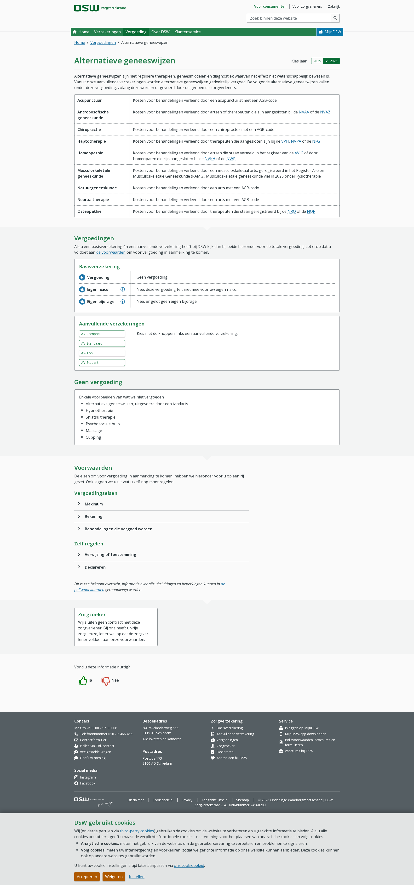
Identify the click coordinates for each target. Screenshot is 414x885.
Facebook (87, 783)
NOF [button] (311, 211)
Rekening (94, 516)
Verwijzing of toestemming (110, 554)
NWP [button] (231, 158)
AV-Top (87, 353)
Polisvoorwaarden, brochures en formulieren (310, 742)
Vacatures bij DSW (299, 751)
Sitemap (242, 800)
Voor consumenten (270, 6)
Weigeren (114, 876)
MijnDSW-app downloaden (305, 734)
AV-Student (89, 362)
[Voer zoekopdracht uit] (335, 18)
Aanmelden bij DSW (232, 758)
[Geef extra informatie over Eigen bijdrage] (123, 301)
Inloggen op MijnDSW (302, 728)
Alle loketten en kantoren (162, 739)
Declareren (95, 567)
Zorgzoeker (226, 746)
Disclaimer (135, 800)
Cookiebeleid (162, 800)
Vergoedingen (103, 42)
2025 (317, 61)
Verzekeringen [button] (107, 31)
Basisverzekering (230, 728)
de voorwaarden (111, 252)
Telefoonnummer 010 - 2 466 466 (106, 734)
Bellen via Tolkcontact (97, 746)
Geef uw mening (92, 758)
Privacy (186, 800)
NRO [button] (292, 211)
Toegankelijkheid (214, 800)
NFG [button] (316, 141)
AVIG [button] (299, 153)
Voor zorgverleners (307, 6)
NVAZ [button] (325, 112)
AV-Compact (91, 333)
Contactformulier (93, 740)
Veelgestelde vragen (95, 752)
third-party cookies (137, 831)
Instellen (136, 876)
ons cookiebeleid (189, 865)
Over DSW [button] (160, 31)
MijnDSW (333, 31)
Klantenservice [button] (187, 31)
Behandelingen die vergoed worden (118, 529)
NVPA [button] (296, 141)
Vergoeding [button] (136, 31)
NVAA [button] (304, 112)
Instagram (88, 777)
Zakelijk (334, 6)
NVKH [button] (210, 158)
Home (84, 31)
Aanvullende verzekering (235, 734)
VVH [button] (285, 141)
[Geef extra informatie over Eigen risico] (123, 289)
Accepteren (87, 876)
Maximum (94, 504)
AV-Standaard (91, 343)
